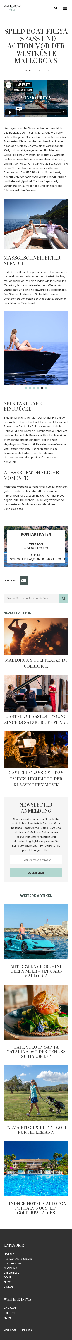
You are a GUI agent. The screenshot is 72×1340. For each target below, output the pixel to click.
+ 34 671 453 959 (36, 548)
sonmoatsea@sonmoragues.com (37, 559)
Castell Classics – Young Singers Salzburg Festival (36, 719)
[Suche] (63, 598)
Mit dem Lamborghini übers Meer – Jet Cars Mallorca (36, 971)
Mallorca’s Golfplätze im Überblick (36, 663)
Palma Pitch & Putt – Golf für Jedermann (36, 1129)
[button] (65, 8)
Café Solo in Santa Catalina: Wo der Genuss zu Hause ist (36, 1051)
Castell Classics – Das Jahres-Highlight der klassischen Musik (36, 779)
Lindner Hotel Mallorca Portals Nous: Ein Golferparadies (36, 1208)
